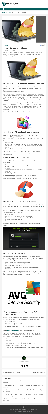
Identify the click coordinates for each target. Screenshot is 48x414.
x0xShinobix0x (13, 50)
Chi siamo (15, 411)
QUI (42, 206)
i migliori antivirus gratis (13, 330)
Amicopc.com (22, 409)
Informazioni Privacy (32, 409)
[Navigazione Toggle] (3, 9)
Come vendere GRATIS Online (12, 372)
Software (5, 45)
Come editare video (38, 372)
